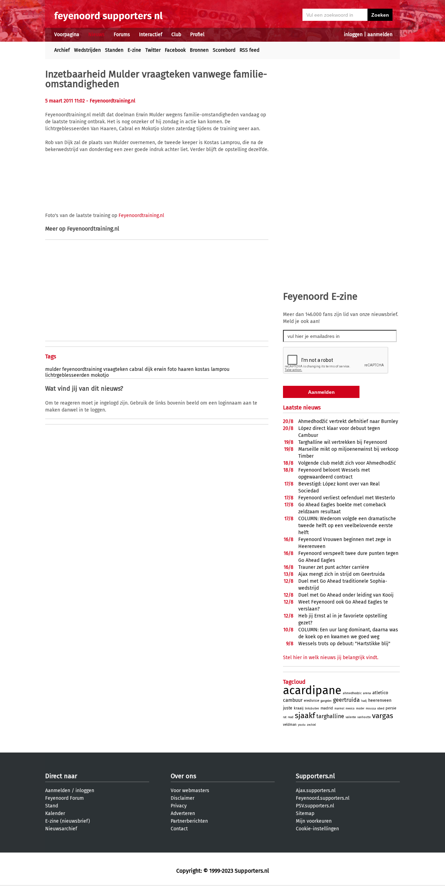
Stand (51, 806)
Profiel (197, 35)
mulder (53, 369)
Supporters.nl (315, 776)
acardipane (312, 690)
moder (360, 708)
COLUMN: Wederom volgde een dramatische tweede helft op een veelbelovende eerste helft (347, 525)
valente (351, 717)
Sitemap (305, 813)
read (290, 717)
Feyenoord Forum (64, 798)
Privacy (179, 806)
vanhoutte (364, 717)
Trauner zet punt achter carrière (333, 567)
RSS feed (249, 50)
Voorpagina (66, 35)
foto (172, 369)
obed (380, 708)
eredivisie (311, 701)
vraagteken (115, 369)
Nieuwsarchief (61, 829)
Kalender (55, 813)
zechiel (311, 724)
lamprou (220, 369)
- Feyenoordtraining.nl (110, 101)
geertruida (346, 700)
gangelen (326, 701)
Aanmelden (57, 791)
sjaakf (305, 715)
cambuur (292, 700)
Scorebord (224, 50)
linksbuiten (312, 708)
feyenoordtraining (82, 369)
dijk (149, 369)
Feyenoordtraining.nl (141, 215)
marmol (339, 708)
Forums (122, 35)
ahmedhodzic (352, 693)
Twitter (153, 50)
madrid (327, 708)
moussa (371, 708)
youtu (302, 724)
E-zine (134, 50)
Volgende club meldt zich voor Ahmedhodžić (347, 463)
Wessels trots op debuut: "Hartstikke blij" (344, 644)
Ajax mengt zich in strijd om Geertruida (341, 574)
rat (284, 717)
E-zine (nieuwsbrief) (67, 821)
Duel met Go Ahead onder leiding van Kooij (346, 595)
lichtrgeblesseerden (67, 375)
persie (391, 708)
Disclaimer (182, 798)
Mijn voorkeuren (314, 821)
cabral (136, 369)
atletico (380, 692)
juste (287, 708)
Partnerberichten (189, 821)
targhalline (330, 716)
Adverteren (183, 813)
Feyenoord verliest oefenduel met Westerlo (346, 498)
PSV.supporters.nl (315, 806)
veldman (290, 725)
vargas (382, 715)
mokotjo (100, 375)
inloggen (353, 35)
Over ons (183, 776)
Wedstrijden (87, 50)
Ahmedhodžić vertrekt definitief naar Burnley (348, 421)
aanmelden (380, 35)
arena (367, 693)
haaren (186, 369)
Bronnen (199, 50)
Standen (114, 50)
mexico (350, 708)
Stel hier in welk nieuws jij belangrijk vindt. (330, 657)
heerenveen (379, 700)
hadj (364, 701)
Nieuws (96, 35)
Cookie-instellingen (317, 829)
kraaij (299, 708)
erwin (160, 369)
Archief (62, 50)
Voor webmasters (190, 791)
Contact (179, 829)
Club (176, 35)
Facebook (175, 50)
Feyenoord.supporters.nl (322, 798)
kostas (202, 369)
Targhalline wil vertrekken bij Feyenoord (342, 442)
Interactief (150, 35)
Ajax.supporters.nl (315, 791)
